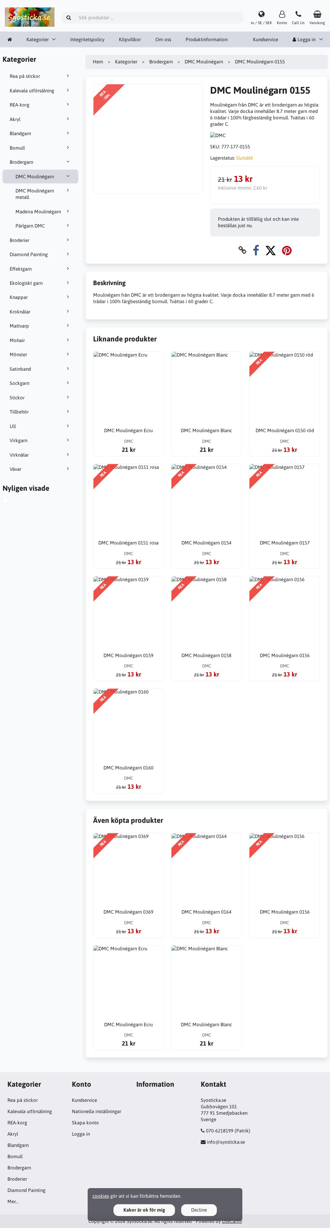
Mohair (17, 340)
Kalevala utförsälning (32, 90)
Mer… (12, 1201)
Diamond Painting (29, 254)
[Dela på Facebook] (256, 250)
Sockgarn (19, 383)
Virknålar (19, 455)
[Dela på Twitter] (270, 250)
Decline (199, 1210)
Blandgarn (20, 133)
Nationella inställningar (96, 1111)
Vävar (15, 469)
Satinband (20, 369)
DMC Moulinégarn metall (34, 194)
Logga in (81, 1134)
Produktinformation (207, 39)
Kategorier (37, 39)
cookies (100, 1196)
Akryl (15, 119)
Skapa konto (85, 1122)
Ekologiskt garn (26, 283)
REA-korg (19, 104)
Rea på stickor (25, 76)
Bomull (17, 148)
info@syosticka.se (226, 1142)
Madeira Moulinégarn (38, 211)
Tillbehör (19, 411)
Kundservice (265, 39)
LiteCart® (232, 1221)
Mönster (18, 354)
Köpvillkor (130, 39)
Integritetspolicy (87, 39)
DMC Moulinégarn (34, 176)
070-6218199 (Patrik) (228, 1130)
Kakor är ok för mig (144, 1210)
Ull (13, 426)
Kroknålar (20, 311)
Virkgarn (18, 440)
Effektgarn (21, 269)
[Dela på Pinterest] (287, 250)
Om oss (163, 39)
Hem (98, 61)
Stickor (17, 397)
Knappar (19, 297)
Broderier (19, 240)
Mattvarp (19, 326)
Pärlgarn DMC (30, 225)
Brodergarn (21, 162)
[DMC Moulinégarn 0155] (13, 501)
